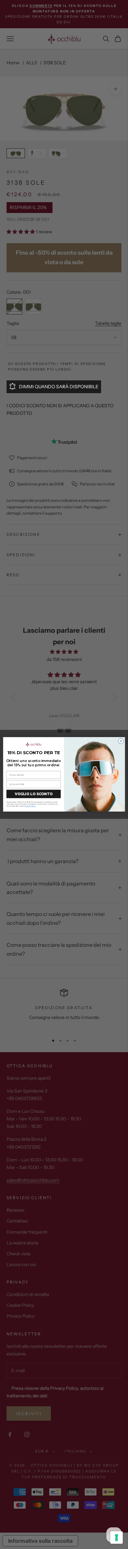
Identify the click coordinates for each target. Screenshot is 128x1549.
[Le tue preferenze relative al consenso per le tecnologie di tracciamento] (116, 1537)
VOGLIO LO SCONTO (34, 794)
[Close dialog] (121, 741)
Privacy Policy (30, 806)
